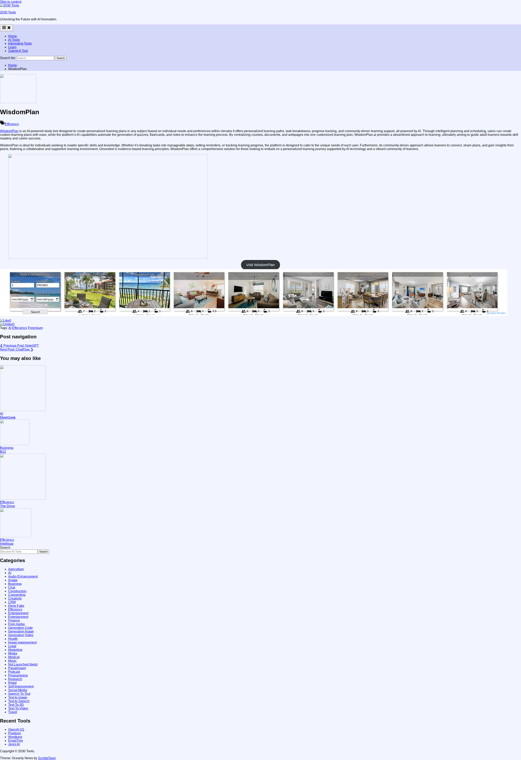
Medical (14, 657)
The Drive (7, 506)
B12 (3, 452)
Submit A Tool (18, 51)
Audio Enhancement (23, 576)
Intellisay (7, 544)
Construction (17, 591)
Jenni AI (14, 744)
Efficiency (12, 124)
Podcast (14, 671)
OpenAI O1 (16, 729)
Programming (18, 675)
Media (12, 653)
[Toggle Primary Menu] (6, 27)
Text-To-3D (16, 704)
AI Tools (14, 40)
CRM (12, 602)
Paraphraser (17, 668)
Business (6, 448)
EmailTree (15, 740)
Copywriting (16, 595)
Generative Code (20, 627)
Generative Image (21, 631)
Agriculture (16, 569)
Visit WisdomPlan (260, 265)
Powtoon (14, 733)
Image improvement (22, 642)
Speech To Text (19, 693)
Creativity (15, 598)
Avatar (13, 580)
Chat (11, 587)
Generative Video (20, 635)
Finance (14, 620)
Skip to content (10, 1)
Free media (16, 624)
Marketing (15, 649)
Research (15, 679)
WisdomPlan (9, 131)
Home (12, 36)
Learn (12, 47)
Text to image (17, 697)
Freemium (35, 328)
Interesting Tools (20, 43)
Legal (12, 646)
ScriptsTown (47, 758)
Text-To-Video (18, 708)
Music (12, 660)
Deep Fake (16, 606)
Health (13, 638)
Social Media (17, 690)
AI (9, 328)
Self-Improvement (21, 686)
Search (5, 547)
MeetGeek (8, 417)
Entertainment (18, 613)
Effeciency (19, 328)
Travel (12, 712)
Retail (12, 682)
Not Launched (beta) (23, 664)
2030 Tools (8, 12)
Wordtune (15, 737)
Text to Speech (19, 701)
